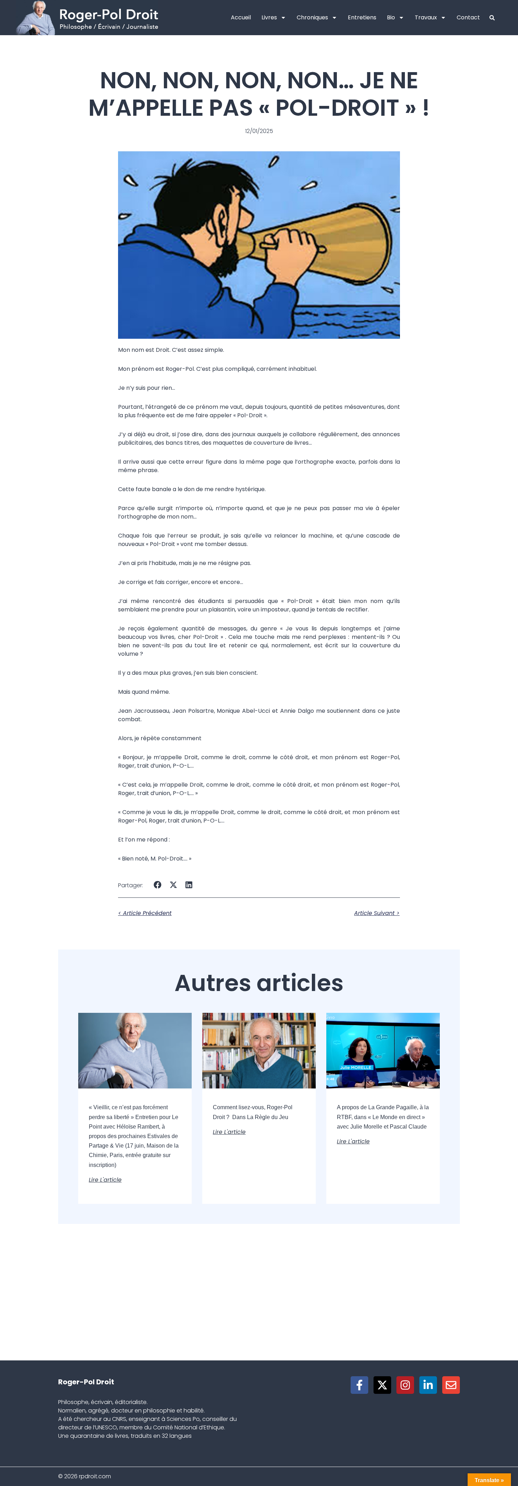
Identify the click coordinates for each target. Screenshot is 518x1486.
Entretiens (362, 17)
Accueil (241, 17)
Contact (468, 17)
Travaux (426, 17)
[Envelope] (451, 1385)
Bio (391, 17)
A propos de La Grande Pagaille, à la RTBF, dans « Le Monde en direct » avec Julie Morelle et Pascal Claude (383, 1116)
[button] (158, 885)
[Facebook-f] (359, 1385)
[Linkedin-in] (428, 1385)
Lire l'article (105, 1180)
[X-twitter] (382, 1385)
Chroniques (312, 17)
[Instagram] (405, 1385)
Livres (269, 17)
